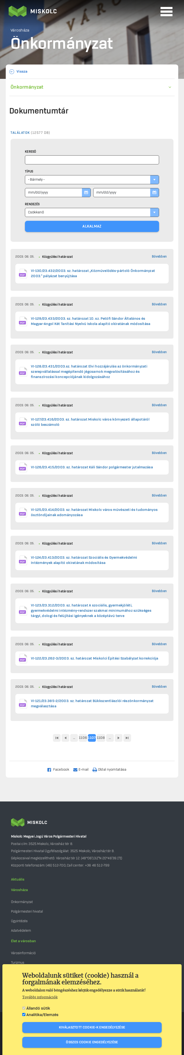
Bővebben (159, 256)
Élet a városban (23, 941)
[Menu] (166, 11)
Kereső (30, 151)
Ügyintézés (19, 921)
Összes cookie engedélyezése (92, 1042)
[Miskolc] (83, 12)
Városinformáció (23, 953)
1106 (83, 738)
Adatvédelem (21, 930)
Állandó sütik (38, 1008)
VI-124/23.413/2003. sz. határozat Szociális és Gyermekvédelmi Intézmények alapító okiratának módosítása (84, 560)
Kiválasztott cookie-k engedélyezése (92, 1027)
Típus (29, 171)
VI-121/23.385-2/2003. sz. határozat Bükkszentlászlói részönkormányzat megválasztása (92, 703)
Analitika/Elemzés (42, 1015)
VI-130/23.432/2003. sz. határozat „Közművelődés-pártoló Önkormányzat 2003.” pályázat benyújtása (93, 273)
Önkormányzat (27, 87)
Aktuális (17, 880)
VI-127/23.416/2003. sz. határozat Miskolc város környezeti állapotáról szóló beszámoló (90, 422)
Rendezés (32, 204)
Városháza (19, 890)
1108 (101, 738)
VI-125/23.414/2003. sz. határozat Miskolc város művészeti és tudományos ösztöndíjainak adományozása (94, 512)
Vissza (22, 72)
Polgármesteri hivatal (27, 911)
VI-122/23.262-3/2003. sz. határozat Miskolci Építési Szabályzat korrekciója (94, 658)
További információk (40, 997)
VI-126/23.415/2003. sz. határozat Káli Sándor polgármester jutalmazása (92, 467)
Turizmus (17, 962)
